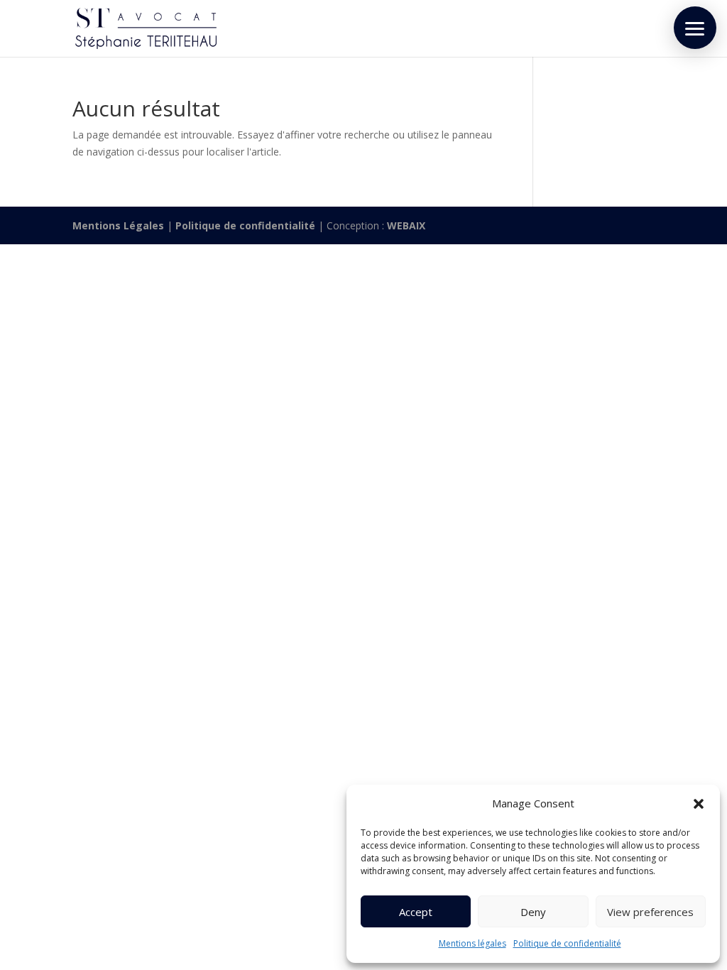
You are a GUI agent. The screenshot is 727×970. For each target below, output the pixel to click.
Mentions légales (472, 943)
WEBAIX (406, 225)
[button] (699, 804)
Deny (533, 912)
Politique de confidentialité (567, 943)
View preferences (650, 912)
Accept (415, 912)
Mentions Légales (118, 225)
